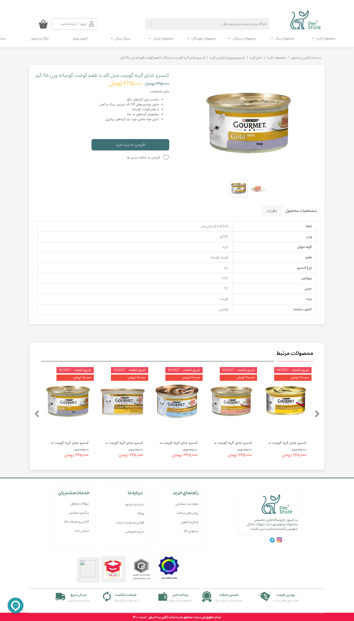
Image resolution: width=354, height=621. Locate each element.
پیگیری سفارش (79, 512)
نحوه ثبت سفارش (187, 504)
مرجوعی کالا (191, 531)
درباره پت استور (134, 504)
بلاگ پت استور (39, 38)
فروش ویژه (80, 38)
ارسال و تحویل (190, 522)
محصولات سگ (284, 38)
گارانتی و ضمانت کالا (76, 522)
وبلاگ (140, 513)
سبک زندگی (122, 38)
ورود (83, 24)
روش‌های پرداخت (187, 513)
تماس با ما (82, 531)
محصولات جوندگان (204, 38)
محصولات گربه (325, 38)
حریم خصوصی (134, 531)
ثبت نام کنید (68, 24)
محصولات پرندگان (244, 38)
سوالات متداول (79, 503)
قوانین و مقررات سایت (130, 522)
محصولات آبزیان (163, 38)
